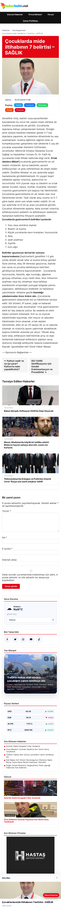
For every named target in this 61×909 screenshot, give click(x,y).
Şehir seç (12, 614)
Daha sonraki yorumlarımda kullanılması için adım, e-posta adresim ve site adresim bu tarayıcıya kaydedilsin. (30, 577)
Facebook (30, 105)
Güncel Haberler (15, 14)
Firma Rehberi (35, 14)
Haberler (6, 30)
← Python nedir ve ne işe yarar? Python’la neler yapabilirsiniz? (14, 365)
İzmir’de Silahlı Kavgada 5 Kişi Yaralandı (23, 746)
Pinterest (20, 110)
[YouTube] (31, 639)
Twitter (18, 105)
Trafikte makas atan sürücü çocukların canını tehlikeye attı (30, 755)
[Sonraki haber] (52, 658)
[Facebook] (7, 639)
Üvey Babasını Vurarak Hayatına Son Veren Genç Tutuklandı (27, 750)
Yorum (6, 511)
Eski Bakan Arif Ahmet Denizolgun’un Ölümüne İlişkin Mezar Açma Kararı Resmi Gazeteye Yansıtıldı (29, 761)
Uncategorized (18, 30)
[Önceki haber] (46, 658)
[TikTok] (39, 639)
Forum (51, 14)
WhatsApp (42, 105)
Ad (4, 537)
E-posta (7, 548)
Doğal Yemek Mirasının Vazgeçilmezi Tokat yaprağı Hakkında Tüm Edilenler (28, 766)
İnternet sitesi (9, 559)
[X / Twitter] (15, 639)
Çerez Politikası (30, 21)
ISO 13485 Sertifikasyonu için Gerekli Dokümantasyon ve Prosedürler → (41, 366)
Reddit (9, 110)
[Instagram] (23, 639)
